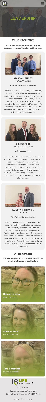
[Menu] (42, 3)
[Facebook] (32, 382)
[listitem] (23, 284)
